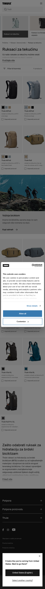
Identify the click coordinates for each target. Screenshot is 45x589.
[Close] (39, 556)
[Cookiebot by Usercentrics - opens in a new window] (32, 265)
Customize (21, 321)
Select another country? (22, 580)
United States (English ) (22, 572)
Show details (32, 306)
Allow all (22, 313)
